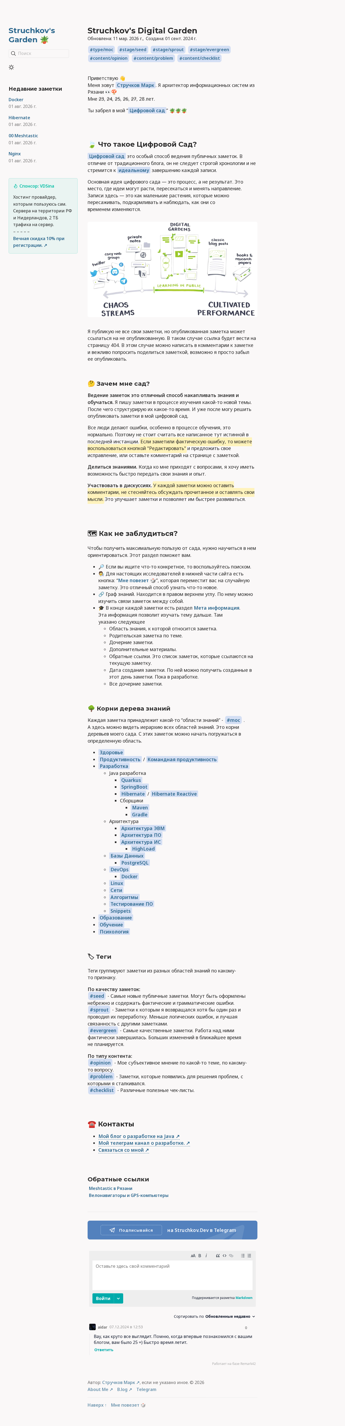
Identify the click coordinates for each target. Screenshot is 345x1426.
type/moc (103, 50)
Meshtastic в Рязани (110, 1188)
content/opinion (110, 58)
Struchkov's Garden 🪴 (32, 35)
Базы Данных (127, 855)
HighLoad (143, 848)
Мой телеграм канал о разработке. (141, 1143)
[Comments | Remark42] (172, 1309)
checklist (103, 1090)
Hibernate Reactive (174, 794)
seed (98, 996)
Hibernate (19, 118)
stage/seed (134, 50)
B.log (122, 1389)
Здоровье (111, 752)
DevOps (120, 869)
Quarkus (131, 780)
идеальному (134, 170)
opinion (102, 1062)
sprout (101, 1009)
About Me (98, 1389)
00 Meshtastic (23, 136)
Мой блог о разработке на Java (136, 1136)
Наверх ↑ (97, 1405)
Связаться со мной (121, 1150)
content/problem (155, 58)
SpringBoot (134, 787)
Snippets (121, 911)
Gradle (139, 814)
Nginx (15, 154)
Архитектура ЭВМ (143, 828)
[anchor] (202, 144)
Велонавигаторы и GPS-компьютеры (128, 1195)
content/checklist (201, 58)
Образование (116, 917)
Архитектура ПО (141, 835)
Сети (116, 890)
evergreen (104, 1030)
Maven (140, 807)
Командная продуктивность (182, 759)
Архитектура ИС (141, 842)
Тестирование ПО (132, 904)
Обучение (111, 924)
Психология (114, 931)
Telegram (146, 1389)
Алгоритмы (124, 897)
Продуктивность (120, 759)
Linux (117, 883)
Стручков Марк (135, 85)
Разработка (114, 766)
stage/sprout (170, 50)
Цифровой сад (147, 110)
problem (103, 1076)
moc (235, 720)
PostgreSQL (135, 862)
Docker (16, 100)
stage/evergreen (211, 50)
